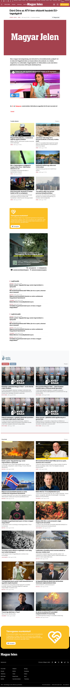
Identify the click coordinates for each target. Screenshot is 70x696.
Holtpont (14, 668)
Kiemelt (13, 4)
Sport (25, 676)
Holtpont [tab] (13, 364)
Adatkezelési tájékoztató (57, 684)
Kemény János (13, 17)
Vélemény (19, 4)
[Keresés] (57, 4)
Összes (57, 121)
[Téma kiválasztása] (54, 4)
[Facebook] (1, 1)
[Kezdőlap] (35, 4)
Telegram (18, 106)
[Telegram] (8, 1)
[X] (6, 1)
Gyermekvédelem (17, 679)
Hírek (19, 17)
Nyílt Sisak (25, 4)
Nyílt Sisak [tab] (5, 364)
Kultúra (25, 673)
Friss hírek (3, 668)
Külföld (14, 671)
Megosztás (56, 17)
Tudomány (26, 679)
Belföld (2, 679)
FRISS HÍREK (7, 4)
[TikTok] (10, 1)
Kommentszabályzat (46, 684)
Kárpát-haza (15, 676)
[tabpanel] (35, 398)
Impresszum (3, 662)
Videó (14, 673)
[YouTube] (4, 1)
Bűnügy (26, 668)
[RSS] (12, 1)
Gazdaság (26, 671)
